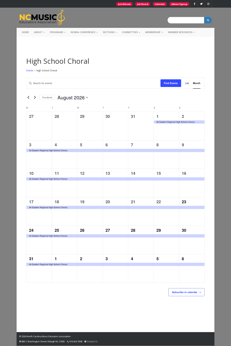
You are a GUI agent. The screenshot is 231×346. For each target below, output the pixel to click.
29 (158, 230)
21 (133, 201)
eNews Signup (179, 4)
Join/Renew (124, 4)
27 (108, 230)
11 (57, 173)
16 (184, 173)
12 (82, 173)
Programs (57, 32)
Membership (153, 32)
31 (31, 258)
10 (31, 173)
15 (158, 173)
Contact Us (92, 341)
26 (82, 230)
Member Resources (180, 32)
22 (158, 201)
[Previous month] (28, 97)
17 (31, 201)
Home (25, 32)
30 (184, 230)
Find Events (171, 83)
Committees (130, 32)
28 (133, 230)
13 (108, 173)
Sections (109, 32)
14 (133, 173)
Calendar (160, 4)
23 (184, 201)
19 (82, 201)
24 (31, 230)
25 (57, 230)
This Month (47, 97)
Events (29, 70)
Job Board (142, 4)
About (38, 32)
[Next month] (35, 97)
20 (108, 201)
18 (57, 201)
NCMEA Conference (83, 32)
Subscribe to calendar (184, 292)
